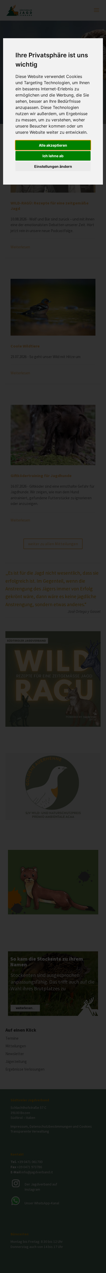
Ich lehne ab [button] (53, 156)
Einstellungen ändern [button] (53, 166)
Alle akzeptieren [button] (53, 145)
